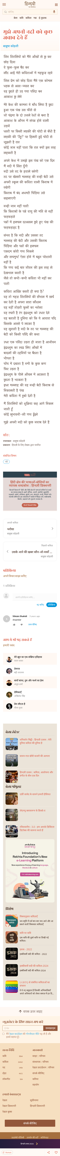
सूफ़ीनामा (34, 1100)
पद (12, 1067)
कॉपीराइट (44, 1137)
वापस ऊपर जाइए (32, 1012)
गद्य (35, 17)
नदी (6, 461)
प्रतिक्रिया (51, 605)
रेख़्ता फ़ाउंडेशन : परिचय (43, 1067)
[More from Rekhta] (56, 4)
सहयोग (35, 1085)
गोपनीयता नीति (32, 1034)
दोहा (12, 1073)
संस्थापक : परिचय (40, 1062)
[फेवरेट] (56, 1152)
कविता (28, 17)
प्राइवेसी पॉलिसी (18, 1137)
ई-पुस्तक (42, 17)
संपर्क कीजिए (38, 1073)
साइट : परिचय (38, 1056)
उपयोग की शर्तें (32, 1137)
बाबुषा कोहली (10, 46)
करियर (35, 1079)
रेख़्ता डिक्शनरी (9, 1106)
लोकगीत (12, 1079)
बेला (15, 17)
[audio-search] (54, 11)
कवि (21, 17)
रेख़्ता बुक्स (7, 1112)
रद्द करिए (40, 605)
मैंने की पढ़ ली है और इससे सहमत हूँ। (28, 1036)
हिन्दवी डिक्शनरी (37, 1106)
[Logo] (30, 4)
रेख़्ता (4, 1100)
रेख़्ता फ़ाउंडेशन (15, 1034)
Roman (8, 1152)
